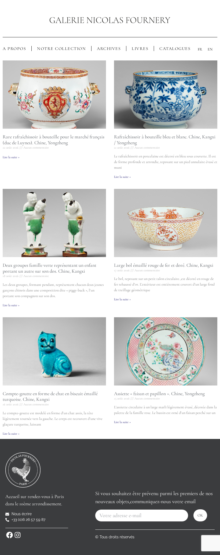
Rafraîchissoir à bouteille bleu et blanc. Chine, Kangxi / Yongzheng (164, 140)
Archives (109, 48)
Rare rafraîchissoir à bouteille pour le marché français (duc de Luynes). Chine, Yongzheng (53, 140)
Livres (140, 48)
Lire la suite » (11, 157)
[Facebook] (9, 535)
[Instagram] (17, 535)
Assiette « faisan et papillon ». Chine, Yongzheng (159, 394)
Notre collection (61, 48)
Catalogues (174, 48)
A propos (14, 48)
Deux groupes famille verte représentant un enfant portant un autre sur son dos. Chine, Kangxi (49, 268)
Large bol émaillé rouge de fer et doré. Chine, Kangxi (163, 265)
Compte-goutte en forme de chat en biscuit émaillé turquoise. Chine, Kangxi (50, 396)
